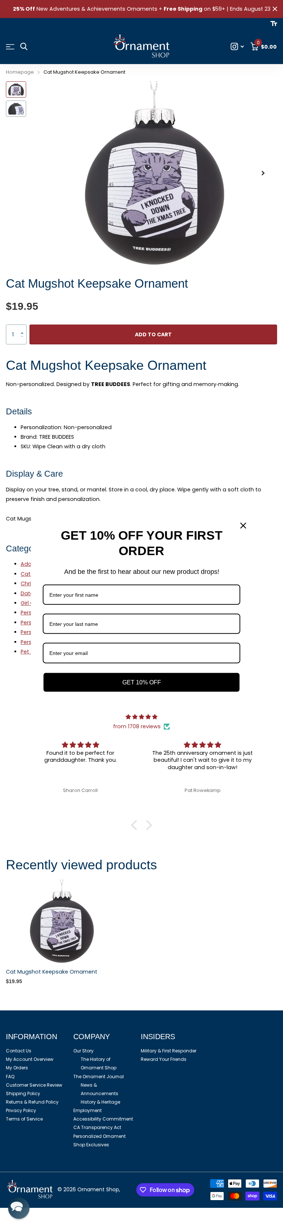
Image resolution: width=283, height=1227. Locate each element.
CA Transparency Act (97, 1127)
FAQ (10, 1076)
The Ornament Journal (98, 1076)
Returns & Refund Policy (32, 1102)
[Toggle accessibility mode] (273, 23)
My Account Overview (29, 1059)
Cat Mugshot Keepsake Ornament (51, 971)
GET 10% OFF (141, 682)
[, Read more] (237, 46)
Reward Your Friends (163, 1059)
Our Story (83, 1051)
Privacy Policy (21, 1110)
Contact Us (18, 1051)
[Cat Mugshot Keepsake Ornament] (62, 921)
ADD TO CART (153, 334)
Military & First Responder (168, 1051)
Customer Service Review (34, 1085)
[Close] (243, 525)
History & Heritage (100, 1102)
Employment (87, 1110)
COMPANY (91, 1037)
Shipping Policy (23, 1093)
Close (275, 9)
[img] (141, 717)
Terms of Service (24, 1119)
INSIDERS (158, 1037)
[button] (263, 173)
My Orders (17, 1068)
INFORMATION (31, 1037)
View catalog (10, 47)
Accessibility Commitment (103, 1119)
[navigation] (16, 89)
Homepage (20, 72)
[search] (23, 46)
